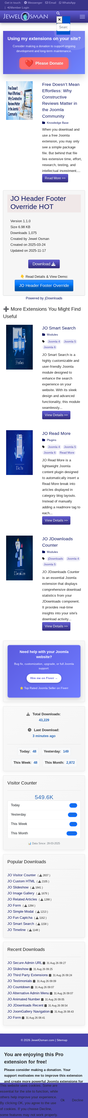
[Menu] (82, 17)
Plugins (51, 440)
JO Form (14, 905)
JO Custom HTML (21, 881)
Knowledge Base (58, 122)
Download (41, 264)
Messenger (34, 2)
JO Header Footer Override (44, 285)
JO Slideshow (18, 887)
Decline (77, 1100)
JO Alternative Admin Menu (28, 993)
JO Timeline (17, 930)
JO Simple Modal (21, 911)
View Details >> (56, 415)
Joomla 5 (70, 341)
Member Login (19, 7)
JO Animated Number (24, 999)
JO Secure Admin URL (25, 963)
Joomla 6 (50, 347)
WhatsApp (68, 2)
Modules (52, 334)
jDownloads (55, 558)
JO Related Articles (22, 899)
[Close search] (59, 19)
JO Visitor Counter (22, 875)
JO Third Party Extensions (28, 975)
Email (52, 2)
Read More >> (55, 178)
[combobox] (63, 27)
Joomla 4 (54, 341)
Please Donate (44, 63)
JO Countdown (19, 987)
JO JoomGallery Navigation (29, 1011)
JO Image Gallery (21, 893)
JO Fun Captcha (20, 918)
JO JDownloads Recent (25, 1005)
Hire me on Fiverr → (44, 678)
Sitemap (62, 1040)
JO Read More (56, 433)
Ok (63, 1100)
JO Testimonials (20, 981)
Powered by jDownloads (44, 298)
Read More (67, 452)
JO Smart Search (59, 328)
